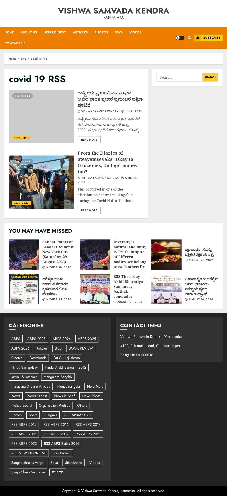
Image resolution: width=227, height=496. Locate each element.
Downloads (37, 357)
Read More (89, 140)
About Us (29, 32)
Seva (119, 32)
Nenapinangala (68, 386)
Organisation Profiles (54, 405)
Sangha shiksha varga (27, 462)
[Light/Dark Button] (180, 38)
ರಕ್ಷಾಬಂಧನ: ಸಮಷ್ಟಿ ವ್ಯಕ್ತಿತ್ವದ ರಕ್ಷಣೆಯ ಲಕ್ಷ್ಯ (166, 254)
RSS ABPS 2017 (88, 424)
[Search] (189, 38)
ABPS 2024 (62, 338)
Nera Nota (95, 386)
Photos (101, 32)
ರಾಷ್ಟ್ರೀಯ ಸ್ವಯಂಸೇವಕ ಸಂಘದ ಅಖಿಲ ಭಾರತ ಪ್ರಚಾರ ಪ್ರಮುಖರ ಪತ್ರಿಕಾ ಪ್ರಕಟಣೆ (41, 116)
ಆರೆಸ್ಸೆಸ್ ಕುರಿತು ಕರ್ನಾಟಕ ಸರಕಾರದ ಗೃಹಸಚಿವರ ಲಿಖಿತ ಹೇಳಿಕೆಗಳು (24, 289)
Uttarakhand (73, 462)
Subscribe (211, 37)
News (15, 396)
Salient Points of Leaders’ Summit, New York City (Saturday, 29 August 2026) (24, 254)
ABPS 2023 (36, 338)
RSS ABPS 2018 (23, 434)
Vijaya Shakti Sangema (28, 472)
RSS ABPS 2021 (88, 434)
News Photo (91, 396)
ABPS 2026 (20, 348)
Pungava (50, 415)
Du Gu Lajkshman (66, 357)
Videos (135, 32)
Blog (58, 348)
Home (9, 32)
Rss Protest (61, 453)
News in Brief (21, 203)
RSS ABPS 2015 (23, 424)
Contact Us (14, 43)
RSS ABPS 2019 (55, 434)
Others (82, 405)
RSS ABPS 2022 (24, 443)
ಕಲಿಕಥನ (58, 472)
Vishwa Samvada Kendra (113, 10)
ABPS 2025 (87, 338)
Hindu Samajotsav (24, 367)
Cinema (16, 357)
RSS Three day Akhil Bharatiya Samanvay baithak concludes (95, 289)
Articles (80, 32)
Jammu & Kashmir (24, 376)
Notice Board (21, 405)
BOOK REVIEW (81, 348)
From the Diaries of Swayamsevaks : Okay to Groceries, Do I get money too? (41, 182)
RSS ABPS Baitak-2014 (61, 443)
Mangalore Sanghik (58, 376)
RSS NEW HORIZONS (28, 453)
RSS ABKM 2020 (77, 415)
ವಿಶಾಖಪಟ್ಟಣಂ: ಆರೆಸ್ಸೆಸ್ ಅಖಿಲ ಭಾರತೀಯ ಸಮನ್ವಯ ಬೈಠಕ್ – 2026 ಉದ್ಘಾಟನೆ (166, 289)
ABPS (15, 338)
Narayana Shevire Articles (30, 386)
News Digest (55, 32)
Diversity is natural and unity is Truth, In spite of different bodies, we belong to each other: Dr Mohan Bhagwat (95, 254)
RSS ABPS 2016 (55, 424)
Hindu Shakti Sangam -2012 (65, 367)
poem (33, 415)
